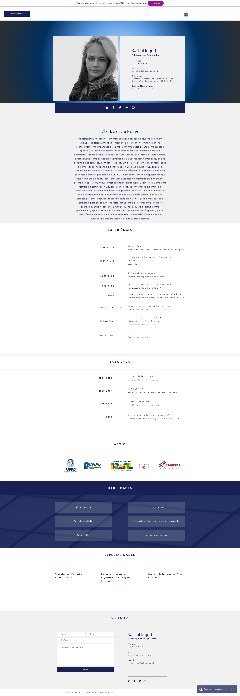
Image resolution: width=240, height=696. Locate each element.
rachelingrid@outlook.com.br (145, 71)
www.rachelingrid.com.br (140, 655)
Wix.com (111, 692)
